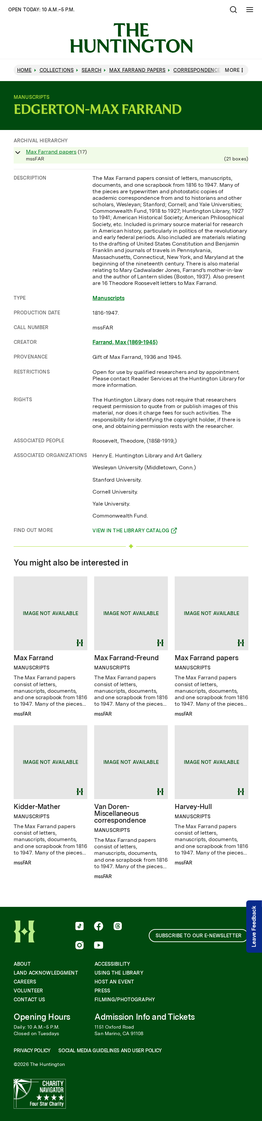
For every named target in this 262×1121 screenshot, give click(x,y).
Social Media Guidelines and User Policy (109, 1050)
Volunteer (28, 990)
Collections (57, 70)
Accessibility (112, 964)
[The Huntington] (131, 38)
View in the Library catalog (130, 531)
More (232, 70)
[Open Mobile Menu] (250, 9)
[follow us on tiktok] (79, 927)
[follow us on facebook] (98, 927)
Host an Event (114, 982)
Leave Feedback (254, 927)
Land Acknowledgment (46, 973)
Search (91, 70)
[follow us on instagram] (79, 946)
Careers (25, 982)
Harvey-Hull (193, 807)
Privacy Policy (32, 1050)
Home (24, 70)
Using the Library (118, 973)
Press (102, 990)
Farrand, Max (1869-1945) (124, 342)
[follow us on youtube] (98, 946)
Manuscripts (108, 298)
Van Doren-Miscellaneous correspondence (120, 813)
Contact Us (29, 999)
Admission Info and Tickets (144, 1017)
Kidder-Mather (37, 807)
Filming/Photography (124, 999)
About (22, 964)
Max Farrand (34, 658)
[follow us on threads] (117, 927)
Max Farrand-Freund (126, 658)
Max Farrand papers (51, 151)
